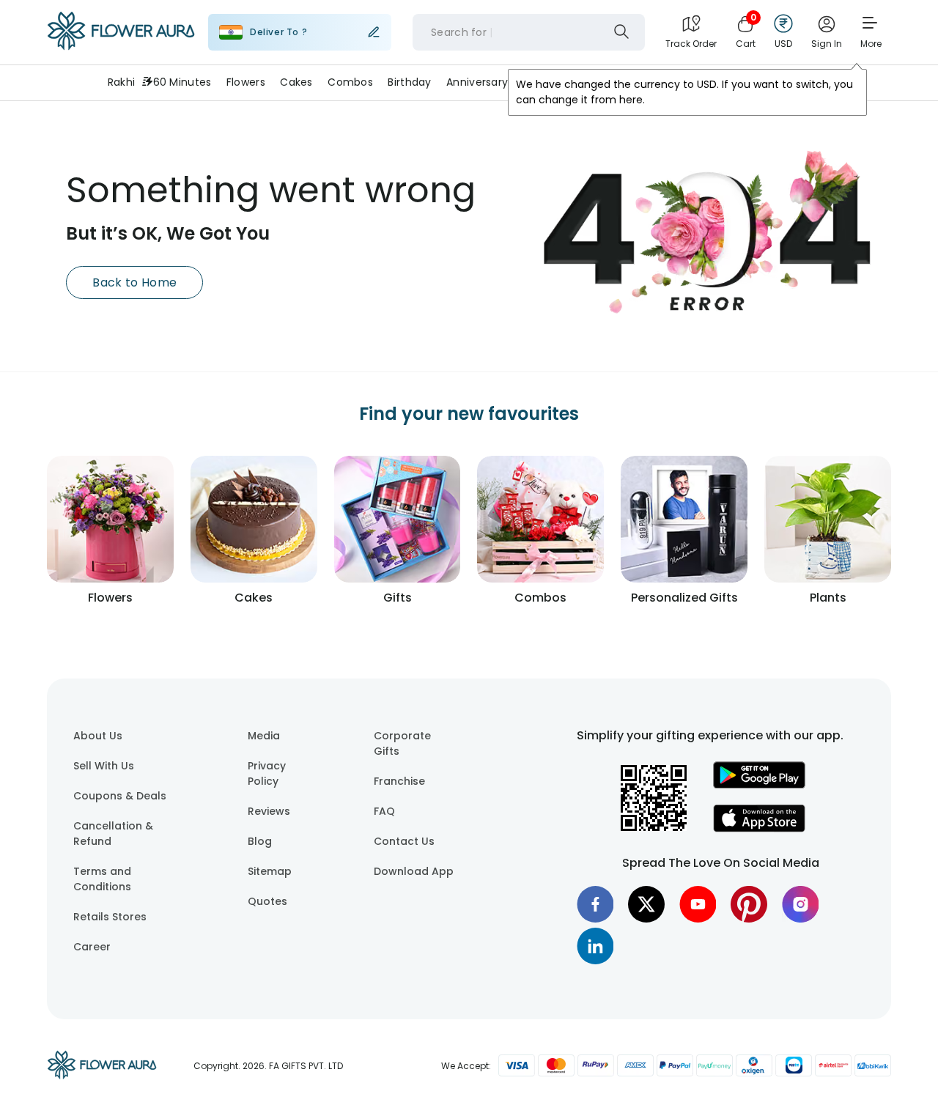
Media (264, 735)
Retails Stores (110, 916)
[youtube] (697, 904)
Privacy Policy (267, 773)
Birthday (409, 82)
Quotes (267, 901)
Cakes (296, 82)
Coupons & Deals (119, 795)
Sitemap (270, 871)
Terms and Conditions (102, 879)
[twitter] (646, 904)
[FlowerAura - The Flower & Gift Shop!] (121, 47)
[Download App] (759, 784)
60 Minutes (182, 82)
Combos (350, 82)
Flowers (245, 82)
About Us (97, 735)
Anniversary (477, 82)
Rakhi (121, 82)
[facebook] (595, 904)
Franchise (399, 781)
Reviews (269, 811)
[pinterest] (749, 904)
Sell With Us (103, 765)
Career (92, 946)
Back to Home (134, 282)
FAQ (384, 811)
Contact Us (404, 841)
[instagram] (800, 904)
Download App (414, 871)
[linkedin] (595, 946)
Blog (260, 841)
